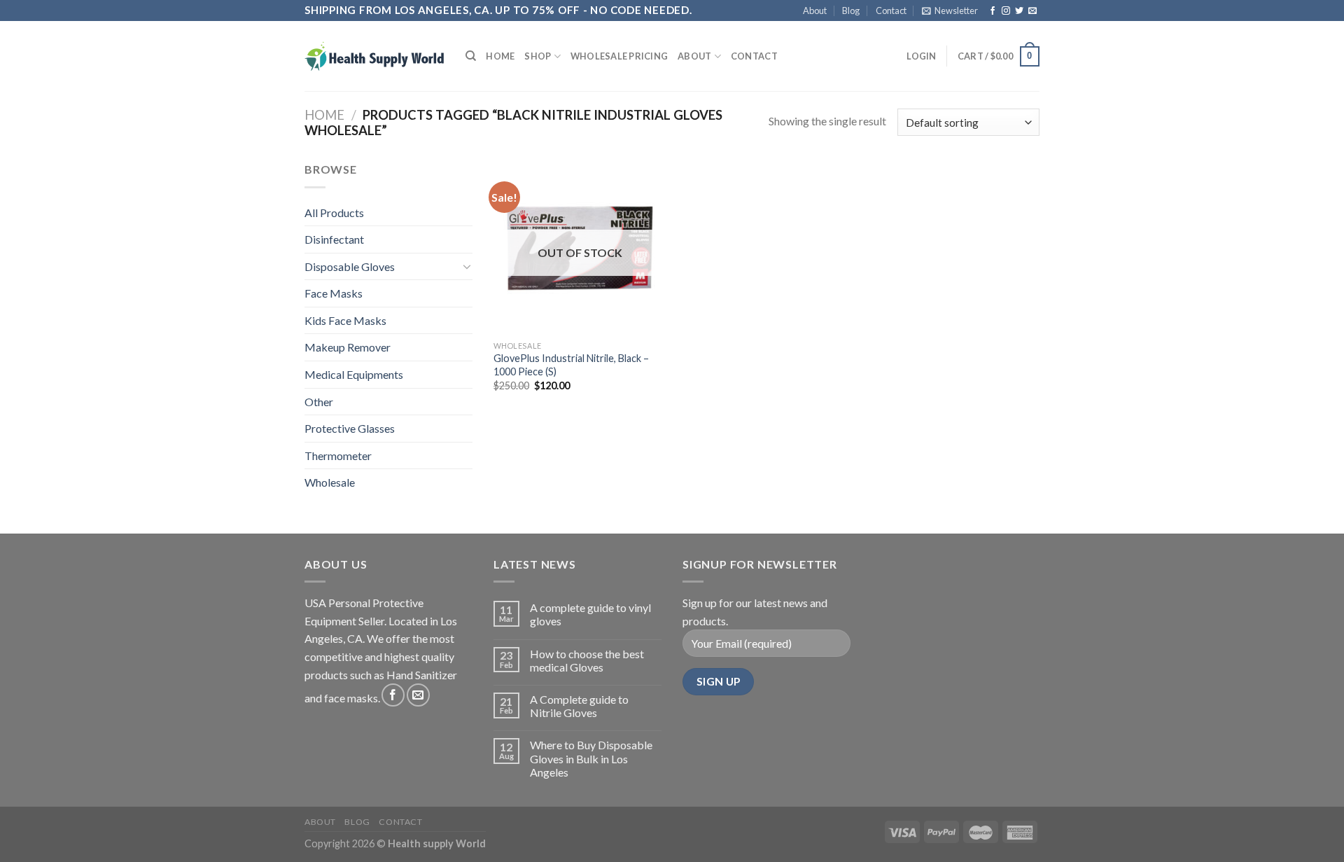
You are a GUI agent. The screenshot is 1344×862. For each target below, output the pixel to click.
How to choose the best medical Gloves (587, 660)
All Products (334, 212)
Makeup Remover (347, 347)
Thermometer (338, 455)
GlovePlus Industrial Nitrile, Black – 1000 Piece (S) (571, 364)
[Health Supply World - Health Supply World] (374, 56)
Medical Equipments (353, 374)
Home (500, 56)
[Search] (470, 56)
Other (318, 401)
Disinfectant (334, 239)
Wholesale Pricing (619, 56)
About (815, 10)
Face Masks (333, 293)
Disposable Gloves (349, 266)
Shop (537, 56)
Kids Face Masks (345, 320)
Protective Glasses (349, 428)
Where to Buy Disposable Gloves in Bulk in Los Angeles (591, 758)
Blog (851, 10)
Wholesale (329, 482)
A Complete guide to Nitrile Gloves (579, 706)
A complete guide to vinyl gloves (590, 614)
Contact (891, 10)
